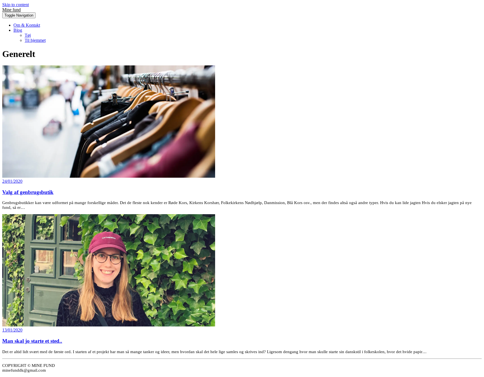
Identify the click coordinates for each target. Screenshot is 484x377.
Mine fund (11, 9)
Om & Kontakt (26, 25)
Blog (17, 30)
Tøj (28, 35)
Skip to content (15, 4)
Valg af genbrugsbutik (27, 192)
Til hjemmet (35, 40)
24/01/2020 (12, 181)
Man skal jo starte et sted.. (32, 341)
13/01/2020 (12, 330)
